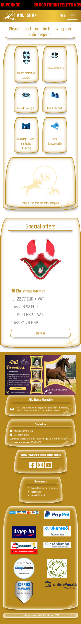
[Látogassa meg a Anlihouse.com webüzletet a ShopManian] (24, 568)
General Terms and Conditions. (44, 488)
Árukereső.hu (57, 535)
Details (40, 333)
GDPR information (39, 495)
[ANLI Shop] (24, 592)
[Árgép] (24, 532)
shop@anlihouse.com (23, 431)
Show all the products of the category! (40, 203)
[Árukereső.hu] (57, 529)
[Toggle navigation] (72, 16)
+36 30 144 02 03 (21, 435)
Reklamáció (36, 492)
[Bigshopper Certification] (24, 548)
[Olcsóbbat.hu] (57, 545)
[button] (10, 289)
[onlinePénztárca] (57, 585)
